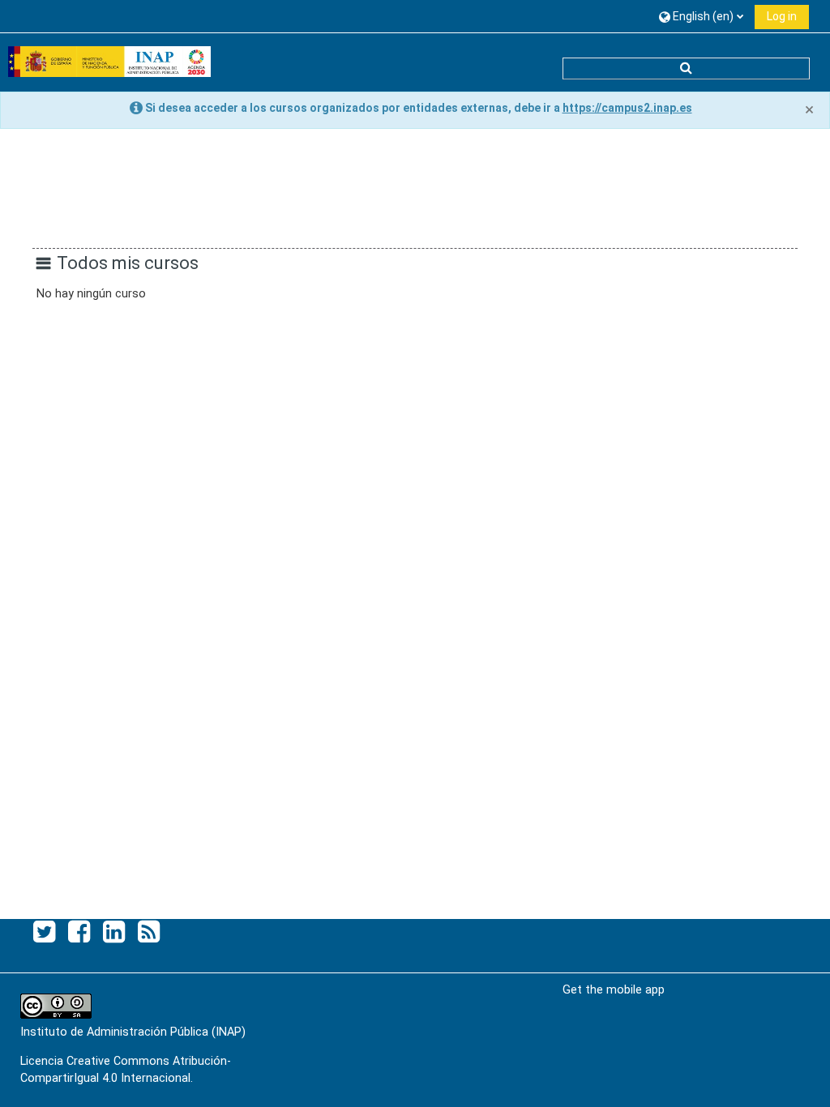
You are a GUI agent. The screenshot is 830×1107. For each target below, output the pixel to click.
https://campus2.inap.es (627, 107)
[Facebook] (79, 932)
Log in (782, 16)
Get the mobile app (614, 989)
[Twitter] (44, 932)
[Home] (109, 62)
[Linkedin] (113, 932)
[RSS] (148, 932)
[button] (701, 15)
